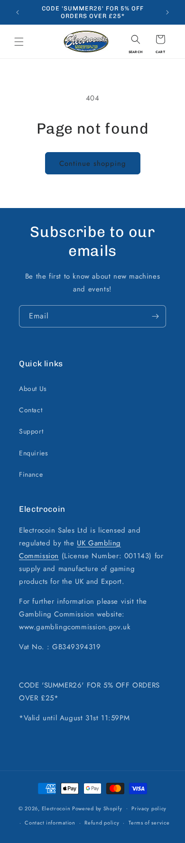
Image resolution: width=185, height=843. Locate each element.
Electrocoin (56, 808)
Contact (30, 410)
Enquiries (33, 453)
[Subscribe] (155, 316)
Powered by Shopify (97, 808)
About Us (33, 388)
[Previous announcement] (17, 12)
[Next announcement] (167, 12)
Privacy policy (148, 808)
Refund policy (101, 822)
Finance (31, 474)
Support (31, 431)
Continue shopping (92, 163)
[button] (19, 41)
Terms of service (149, 822)
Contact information (50, 822)
